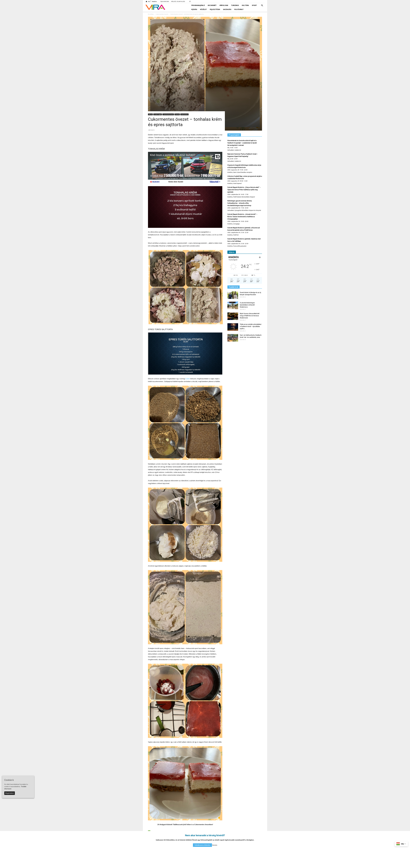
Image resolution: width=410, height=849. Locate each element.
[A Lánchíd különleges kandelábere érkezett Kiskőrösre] (232, 305)
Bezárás (214, 845)
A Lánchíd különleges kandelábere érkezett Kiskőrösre (247, 305)
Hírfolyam (224, 5)
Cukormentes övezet (168, 114)
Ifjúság (194, 9)
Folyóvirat (239, 9)
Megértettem (9, 793)
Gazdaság (227, 9)
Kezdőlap (151, 14)
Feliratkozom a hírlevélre (202, 845)
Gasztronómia (184, 114)
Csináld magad (157, 114)
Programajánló (198, 5)
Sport (254, 5)
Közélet (203, 9)
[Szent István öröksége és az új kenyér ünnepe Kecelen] (232, 295)
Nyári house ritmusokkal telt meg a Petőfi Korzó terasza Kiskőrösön (249, 316)
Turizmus (235, 5)
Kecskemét (212, 5)
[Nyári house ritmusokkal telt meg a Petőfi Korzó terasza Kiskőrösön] (232, 316)
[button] (262, 5)
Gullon (187, 379)
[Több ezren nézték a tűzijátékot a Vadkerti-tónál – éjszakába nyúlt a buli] (232, 327)
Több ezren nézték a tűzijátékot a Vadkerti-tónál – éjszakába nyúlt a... (250, 326)
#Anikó (150, 114)
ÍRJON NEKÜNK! (164, 1)
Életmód (177, 114)
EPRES (151, 329)
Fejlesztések (215, 9)
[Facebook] (190, 1)
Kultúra (245, 5)
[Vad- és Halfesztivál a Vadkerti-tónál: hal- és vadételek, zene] (232, 338)
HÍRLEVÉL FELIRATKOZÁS (178, 1)
